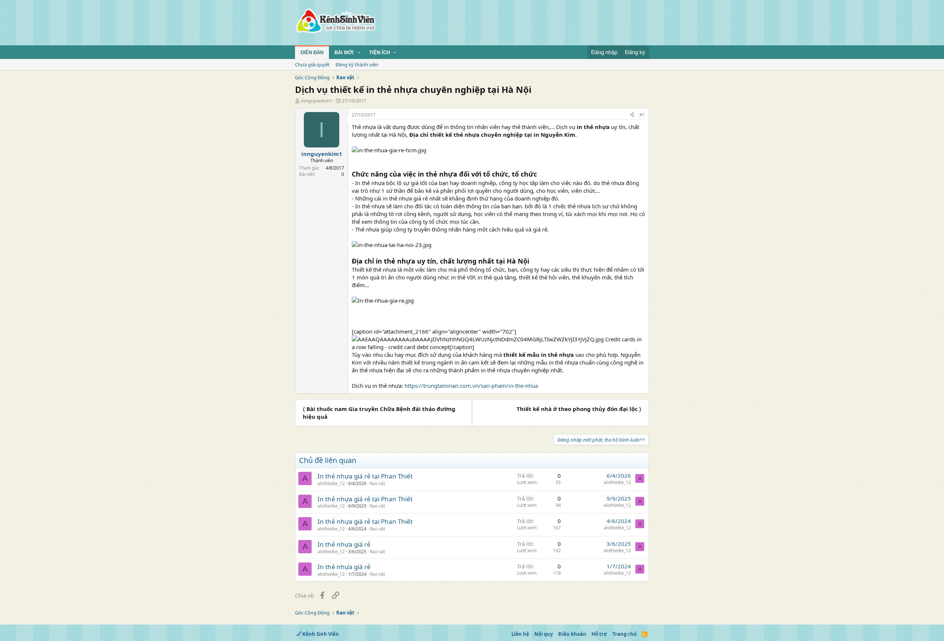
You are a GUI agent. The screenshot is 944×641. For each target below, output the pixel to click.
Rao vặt (377, 483)
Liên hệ (520, 634)
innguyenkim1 (317, 100)
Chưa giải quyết (312, 64)
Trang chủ (624, 634)
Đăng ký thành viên (357, 64)
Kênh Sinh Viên (320, 634)
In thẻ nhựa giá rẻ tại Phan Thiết (365, 476)
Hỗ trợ (599, 634)
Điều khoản (572, 634)
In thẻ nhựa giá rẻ (344, 544)
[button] (359, 52)
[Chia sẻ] (632, 115)
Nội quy (543, 634)
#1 (642, 115)
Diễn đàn (312, 52)
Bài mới (344, 52)
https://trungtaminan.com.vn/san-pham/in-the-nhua (471, 385)
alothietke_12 (331, 483)
